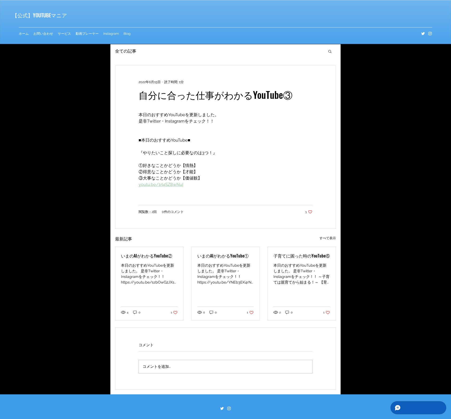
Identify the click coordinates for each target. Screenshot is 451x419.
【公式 (20, 15)
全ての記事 (125, 51)
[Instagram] (430, 33)
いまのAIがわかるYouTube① (223, 256)
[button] (330, 51)
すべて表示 (327, 238)
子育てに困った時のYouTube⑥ (301, 256)
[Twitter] (423, 33)
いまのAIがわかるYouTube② (146, 256)
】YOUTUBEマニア (47, 15)
